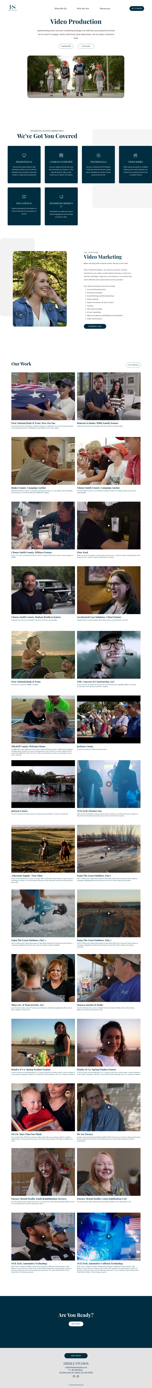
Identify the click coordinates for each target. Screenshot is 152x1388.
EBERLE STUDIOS (76, 1363)
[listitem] (24, 164)
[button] (60, 8)
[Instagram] (78, 1376)
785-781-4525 (77, 1370)
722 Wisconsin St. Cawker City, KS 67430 (76, 1372)
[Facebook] (74, 1376)
